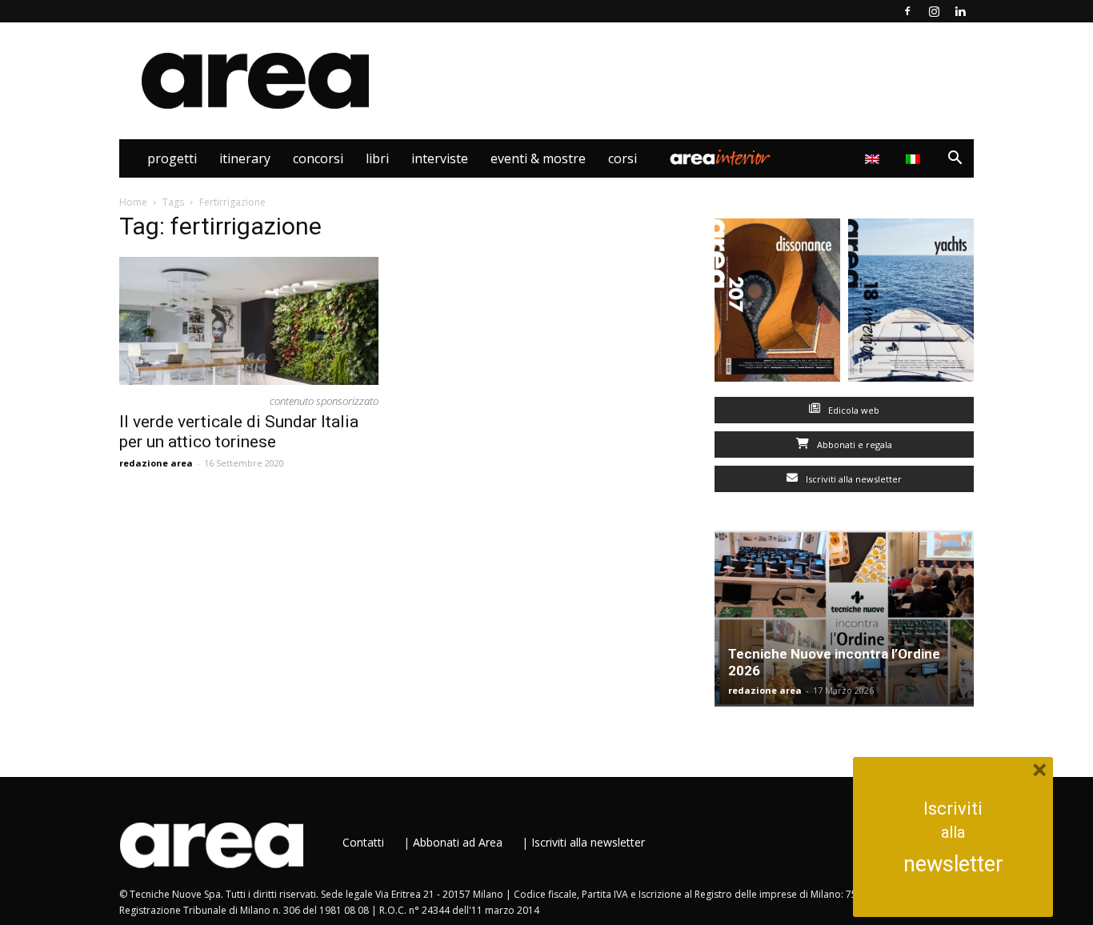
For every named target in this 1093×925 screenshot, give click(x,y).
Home (133, 202)
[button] (954, 159)
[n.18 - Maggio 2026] (911, 303)
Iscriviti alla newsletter (852, 479)
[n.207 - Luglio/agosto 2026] (777, 303)
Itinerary (244, 158)
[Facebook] (907, 11)
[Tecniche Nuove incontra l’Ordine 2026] (844, 619)
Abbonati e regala (853, 444)
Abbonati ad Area (457, 842)
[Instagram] (934, 11)
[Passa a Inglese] (874, 158)
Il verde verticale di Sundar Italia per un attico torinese (238, 431)
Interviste (439, 158)
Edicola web (852, 410)
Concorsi (318, 158)
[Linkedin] (960, 11)
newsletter (953, 864)
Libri (377, 158)
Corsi (622, 158)
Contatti (363, 842)
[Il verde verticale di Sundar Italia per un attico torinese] (248, 321)
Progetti (172, 158)
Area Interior (720, 158)
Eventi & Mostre (538, 158)
